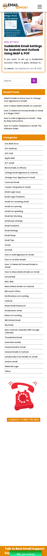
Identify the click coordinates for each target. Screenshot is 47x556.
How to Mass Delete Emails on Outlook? (23, 106)
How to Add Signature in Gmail (19, 254)
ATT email (9, 163)
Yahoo (8, 371)
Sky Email (9, 325)
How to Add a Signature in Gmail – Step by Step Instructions (22, 119)
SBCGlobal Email (12, 320)
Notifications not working (17, 296)
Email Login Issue (13, 192)
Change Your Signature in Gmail (20, 177)
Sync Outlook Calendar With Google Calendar (22, 331)
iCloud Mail (10, 276)
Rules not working (13, 315)
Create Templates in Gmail (17, 187)
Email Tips (9, 240)
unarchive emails (13, 342)
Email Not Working (13, 216)
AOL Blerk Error (12, 143)
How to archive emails (15, 259)
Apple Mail (10, 158)
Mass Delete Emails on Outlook (19, 286)
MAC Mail (9, 281)
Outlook (8, 301)
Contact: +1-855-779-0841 (24, 419)
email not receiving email (17, 201)
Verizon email (11, 361)
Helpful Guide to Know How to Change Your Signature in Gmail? (22, 99)
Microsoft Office (12, 291)
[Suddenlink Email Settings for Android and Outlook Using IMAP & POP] (23, 24)
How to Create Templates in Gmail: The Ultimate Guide (22, 127)
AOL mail (9, 153)
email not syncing (13, 206)
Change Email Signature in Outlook (21, 172)
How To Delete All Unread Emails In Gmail (21, 265)
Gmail (7, 245)
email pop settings (14, 221)
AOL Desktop (11, 148)
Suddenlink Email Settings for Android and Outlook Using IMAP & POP (23, 49)
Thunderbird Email (13, 337)
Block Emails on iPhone (15, 167)
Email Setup (10, 235)
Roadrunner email (13, 310)
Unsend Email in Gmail (15, 347)
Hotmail (8, 250)
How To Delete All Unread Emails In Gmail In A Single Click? (23, 112)
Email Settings (11, 42)
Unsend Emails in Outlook (17, 352)
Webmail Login (12, 366)
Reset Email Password (15, 305)
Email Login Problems (15, 196)
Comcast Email (12, 182)
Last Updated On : (28, 68)
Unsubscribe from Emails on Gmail (21, 356)
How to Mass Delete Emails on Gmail (22, 272)
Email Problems (12, 225)
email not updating (14, 211)
